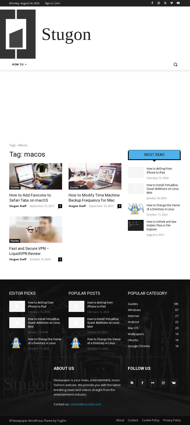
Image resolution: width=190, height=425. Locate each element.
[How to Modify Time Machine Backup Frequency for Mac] (95, 176)
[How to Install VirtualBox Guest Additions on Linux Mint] (136, 188)
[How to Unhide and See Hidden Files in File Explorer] (136, 225)
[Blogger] (132, 383)
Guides (15, 187)
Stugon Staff (17, 206)
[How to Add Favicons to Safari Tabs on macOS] (35, 176)
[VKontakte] (174, 383)
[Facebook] (152, 3)
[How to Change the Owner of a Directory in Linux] (136, 209)
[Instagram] (159, 3)
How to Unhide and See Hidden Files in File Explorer (161, 225)
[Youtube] (178, 3)
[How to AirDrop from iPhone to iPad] (136, 172)
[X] (165, 3)
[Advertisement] (95, 104)
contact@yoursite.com (85, 404)
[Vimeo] (171, 3)
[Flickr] (153, 383)
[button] (175, 64)
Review (15, 240)
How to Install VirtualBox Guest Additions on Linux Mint (163, 189)
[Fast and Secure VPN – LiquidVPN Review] (35, 229)
